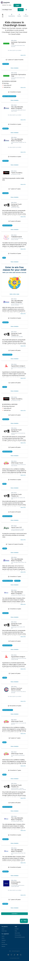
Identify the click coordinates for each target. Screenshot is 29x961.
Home (3, 938)
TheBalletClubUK (16, 237)
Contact (17, 928)
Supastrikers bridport (18, 366)
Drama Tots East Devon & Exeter (16, 689)
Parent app (4, 931)
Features (4, 940)
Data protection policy (20, 937)
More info (23, 55)
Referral (3, 946)
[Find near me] (26, 9)
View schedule (14, 68)
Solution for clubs (6, 5)
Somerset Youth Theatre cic (16, 205)
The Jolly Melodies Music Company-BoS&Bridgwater (17, 593)
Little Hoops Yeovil (17, 463)
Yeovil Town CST (16, 527)
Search (21, 9)
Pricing (3, 942)
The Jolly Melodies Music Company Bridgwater (17, 302)
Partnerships (4, 944)
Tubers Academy (16, 173)
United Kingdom (16, 951)
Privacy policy (18, 935)
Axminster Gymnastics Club (18, 43)
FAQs (16, 931)
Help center (17, 933)
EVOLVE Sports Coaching (15, 883)
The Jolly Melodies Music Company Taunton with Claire (17, 108)
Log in (17, 5)
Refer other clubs (14, 294)
